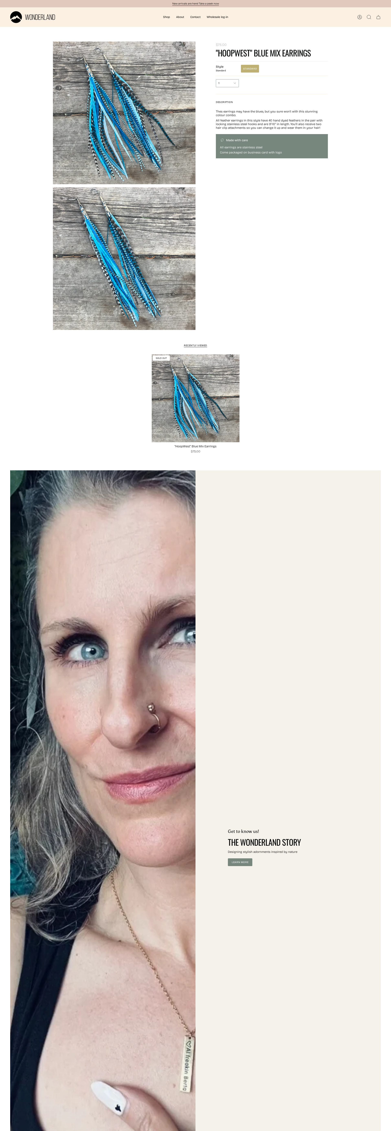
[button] (166, 17)
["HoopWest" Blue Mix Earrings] (195, 398)
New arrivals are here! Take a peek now (195, 3)
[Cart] (378, 17)
